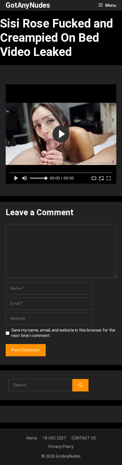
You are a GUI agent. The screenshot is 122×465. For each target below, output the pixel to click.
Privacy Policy (61, 446)
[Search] (80, 385)
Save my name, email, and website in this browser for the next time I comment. (63, 333)
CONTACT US (83, 438)
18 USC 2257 (54, 438)
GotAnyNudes (28, 5)
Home (31, 438)
